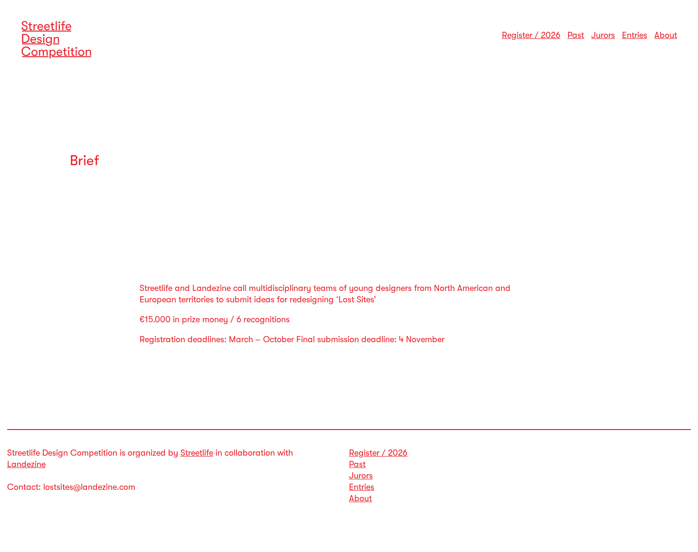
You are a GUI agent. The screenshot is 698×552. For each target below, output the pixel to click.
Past (575, 35)
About (665, 35)
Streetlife (196, 453)
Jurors (603, 35)
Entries (634, 35)
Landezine (26, 464)
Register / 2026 (531, 35)
